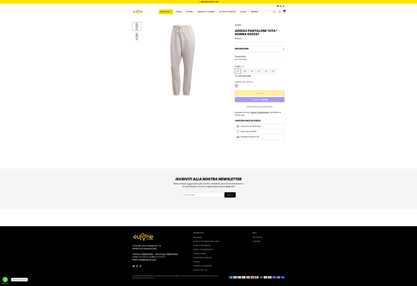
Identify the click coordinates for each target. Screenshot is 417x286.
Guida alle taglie (244, 76)
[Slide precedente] (278, 161)
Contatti (256, 241)
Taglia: (239, 66)
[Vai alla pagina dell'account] (279, 12)
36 (245, 71)
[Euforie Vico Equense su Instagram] (281, 6)
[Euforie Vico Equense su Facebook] (278, 6)
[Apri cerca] (274, 12)
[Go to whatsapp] (5, 279)
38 (252, 71)
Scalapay (197, 237)
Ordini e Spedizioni (201, 245)
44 (273, 71)
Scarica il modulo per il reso (206, 241)
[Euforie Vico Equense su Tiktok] (284, 6)
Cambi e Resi (199, 253)
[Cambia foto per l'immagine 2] (136, 36)
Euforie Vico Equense (153, 276)
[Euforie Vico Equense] (137, 11)
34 (238, 71)
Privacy (196, 261)
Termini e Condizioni (202, 265)
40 (259, 71)
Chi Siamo (257, 237)
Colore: (244, 82)
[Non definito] (236, 85)
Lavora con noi (200, 270)
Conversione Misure (202, 257)
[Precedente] (192, 2)
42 (266, 71)
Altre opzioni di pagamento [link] (259, 106)
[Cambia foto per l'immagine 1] (136, 26)
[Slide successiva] (283, 161)
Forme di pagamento (203, 249)
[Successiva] (224, 2)
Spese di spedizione (260, 112)
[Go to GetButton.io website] (5, 283)
